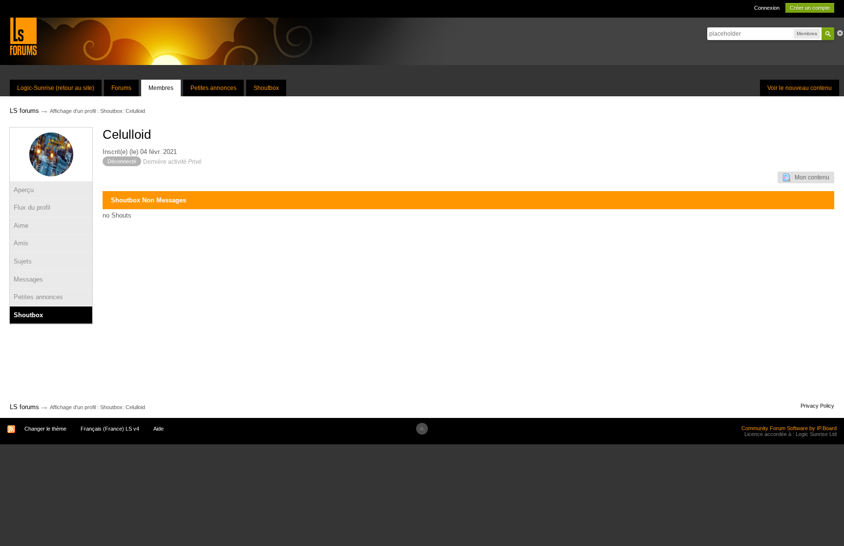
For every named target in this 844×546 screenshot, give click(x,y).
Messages (28, 279)
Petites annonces (213, 88)
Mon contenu (809, 177)
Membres (160, 88)
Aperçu (24, 190)
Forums (121, 88)
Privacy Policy (817, 406)
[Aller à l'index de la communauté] (23, 36)
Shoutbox (266, 88)
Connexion (767, 8)
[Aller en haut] (422, 429)
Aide (158, 429)
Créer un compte (810, 8)
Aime (21, 225)
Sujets (23, 261)
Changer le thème (45, 429)
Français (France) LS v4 (110, 429)
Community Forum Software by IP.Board (789, 428)
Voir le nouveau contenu (799, 88)
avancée (840, 33)
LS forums (24, 407)
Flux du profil (32, 207)
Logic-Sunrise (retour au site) (55, 88)
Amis (21, 243)
